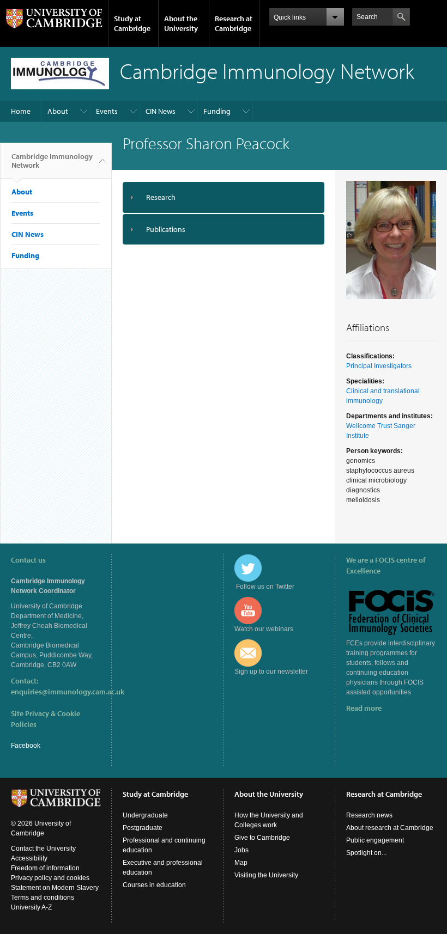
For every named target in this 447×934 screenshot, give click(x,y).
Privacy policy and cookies (50, 878)
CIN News (161, 111)
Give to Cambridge (262, 837)
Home (21, 111)
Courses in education (154, 885)
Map (240, 862)
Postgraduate (142, 828)
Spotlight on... (366, 853)
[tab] (223, 197)
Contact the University (43, 848)
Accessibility (29, 858)
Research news (369, 815)
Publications (165, 229)
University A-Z (31, 907)
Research (161, 197)
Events (107, 111)
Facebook (25, 745)
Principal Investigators (379, 366)
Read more (364, 708)
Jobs (241, 850)
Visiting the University (266, 875)
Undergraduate (145, 815)
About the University (181, 23)
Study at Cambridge (132, 23)
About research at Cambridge (389, 828)
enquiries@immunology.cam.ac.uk (67, 692)
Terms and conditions (42, 897)
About (57, 111)
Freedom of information (45, 868)
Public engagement (375, 840)
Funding (217, 111)
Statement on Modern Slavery (55, 888)
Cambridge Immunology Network (52, 160)
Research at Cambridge (233, 23)
